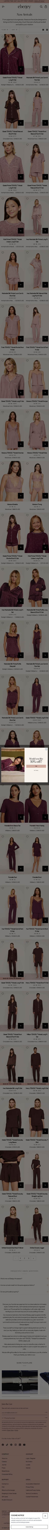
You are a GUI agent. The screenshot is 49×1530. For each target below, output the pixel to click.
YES (36, 766)
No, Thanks (36, 770)
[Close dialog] (46, 749)
